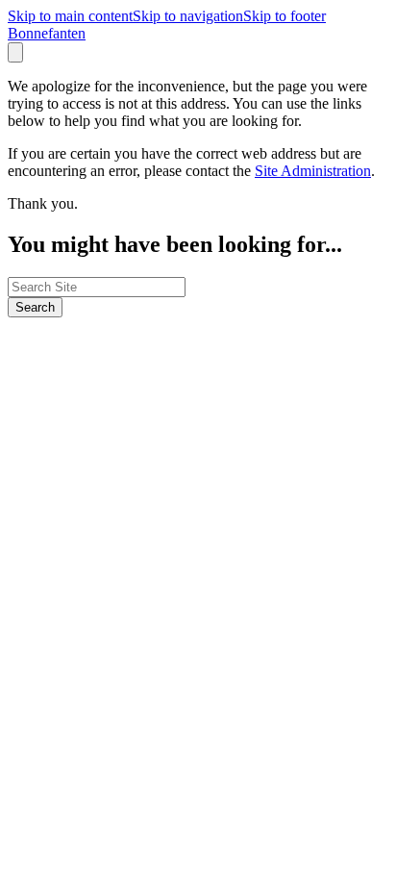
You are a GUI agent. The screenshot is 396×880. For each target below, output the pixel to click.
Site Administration (313, 171)
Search (35, 307)
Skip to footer (284, 16)
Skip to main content (70, 16)
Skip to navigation (188, 16)
